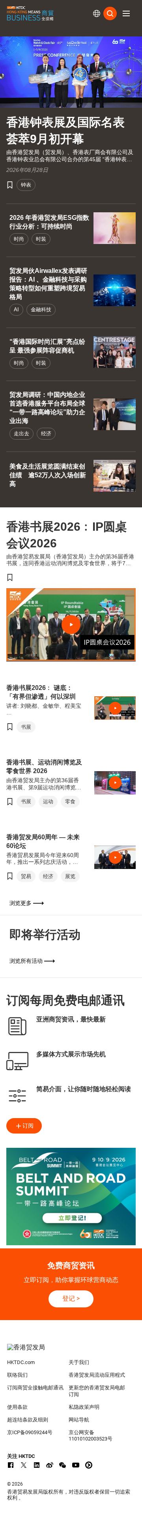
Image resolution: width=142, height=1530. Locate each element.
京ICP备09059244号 (29, 1432)
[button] (126, 13)
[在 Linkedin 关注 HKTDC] (36, 1465)
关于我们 (79, 1362)
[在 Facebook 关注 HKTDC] (10, 1465)
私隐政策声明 (84, 1407)
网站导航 (79, 1420)
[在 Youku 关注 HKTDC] (88, 1465)
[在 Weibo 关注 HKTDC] (49, 1465)
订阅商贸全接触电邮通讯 (35, 1388)
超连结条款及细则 (27, 1420)
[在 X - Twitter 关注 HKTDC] (23, 1465)
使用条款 (17, 1407)
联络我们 (17, 1375)
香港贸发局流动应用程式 (97, 1375)
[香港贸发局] (71, 1351)
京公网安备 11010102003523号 (90, 1435)
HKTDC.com (21, 1362)
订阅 (28, 1125)
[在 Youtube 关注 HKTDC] (75, 1465)
